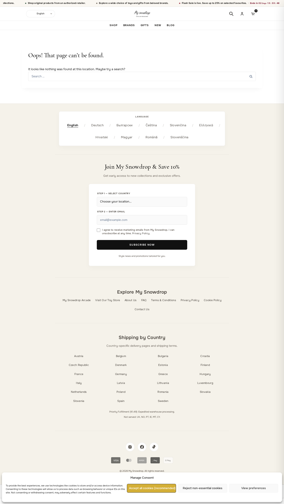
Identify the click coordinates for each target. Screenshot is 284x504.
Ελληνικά (206, 125)
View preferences (253, 488)
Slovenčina (178, 125)
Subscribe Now (142, 244)
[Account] (242, 14)
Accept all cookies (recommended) (152, 488)
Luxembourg (205, 383)
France (78, 374)
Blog (170, 25)
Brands (129, 25)
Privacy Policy (141, 233)
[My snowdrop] (142, 14)
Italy (79, 383)
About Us (130, 300)
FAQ (144, 300)
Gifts (145, 25)
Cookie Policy (212, 300)
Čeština (151, 125)
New (158, 25)
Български (124, 125)
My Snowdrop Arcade (77, 300)
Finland (205, 365)
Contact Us (142, 309)
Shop (113, 25)
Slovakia (205, 392)
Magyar (127, 137)
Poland (120, 392)
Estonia (163, 365)
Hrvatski (101, 137)
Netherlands (79, 392)
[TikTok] (154, 446)
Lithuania (163, 383)
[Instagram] (130, 446)
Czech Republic (79, 365)
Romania (162, 392)
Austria (78, 356)
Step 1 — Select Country (113, 193)
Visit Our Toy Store (107, 300)
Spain (121, 401)
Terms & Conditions (163, 300)
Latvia (121, 383)
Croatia (205, 356)
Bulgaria (163, 356)
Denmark (121, 365)
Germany (121, 374)
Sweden (163, 401)
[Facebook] (142, 446)
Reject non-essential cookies (202, 488)
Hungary (205, 374)
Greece (163, 374)
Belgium (121, 356)
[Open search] (231, 14)
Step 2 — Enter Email (111, 211)
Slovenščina (179, 137)
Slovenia (78, 401)
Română (151, 137)
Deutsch (97, 125)
